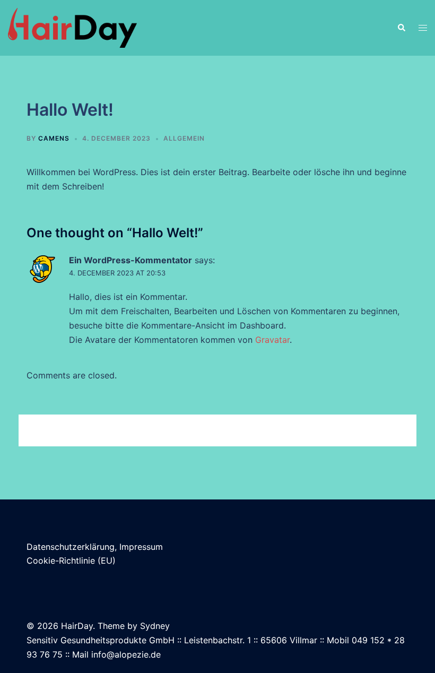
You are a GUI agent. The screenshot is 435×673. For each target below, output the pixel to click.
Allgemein (184, 138)
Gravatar (272, 339)
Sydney (155, 625)
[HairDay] (72, 27)
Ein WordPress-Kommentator (130, 260)
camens (53, 138)
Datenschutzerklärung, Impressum (95, 546)
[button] (401, 28)
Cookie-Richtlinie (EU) (71, 560)
